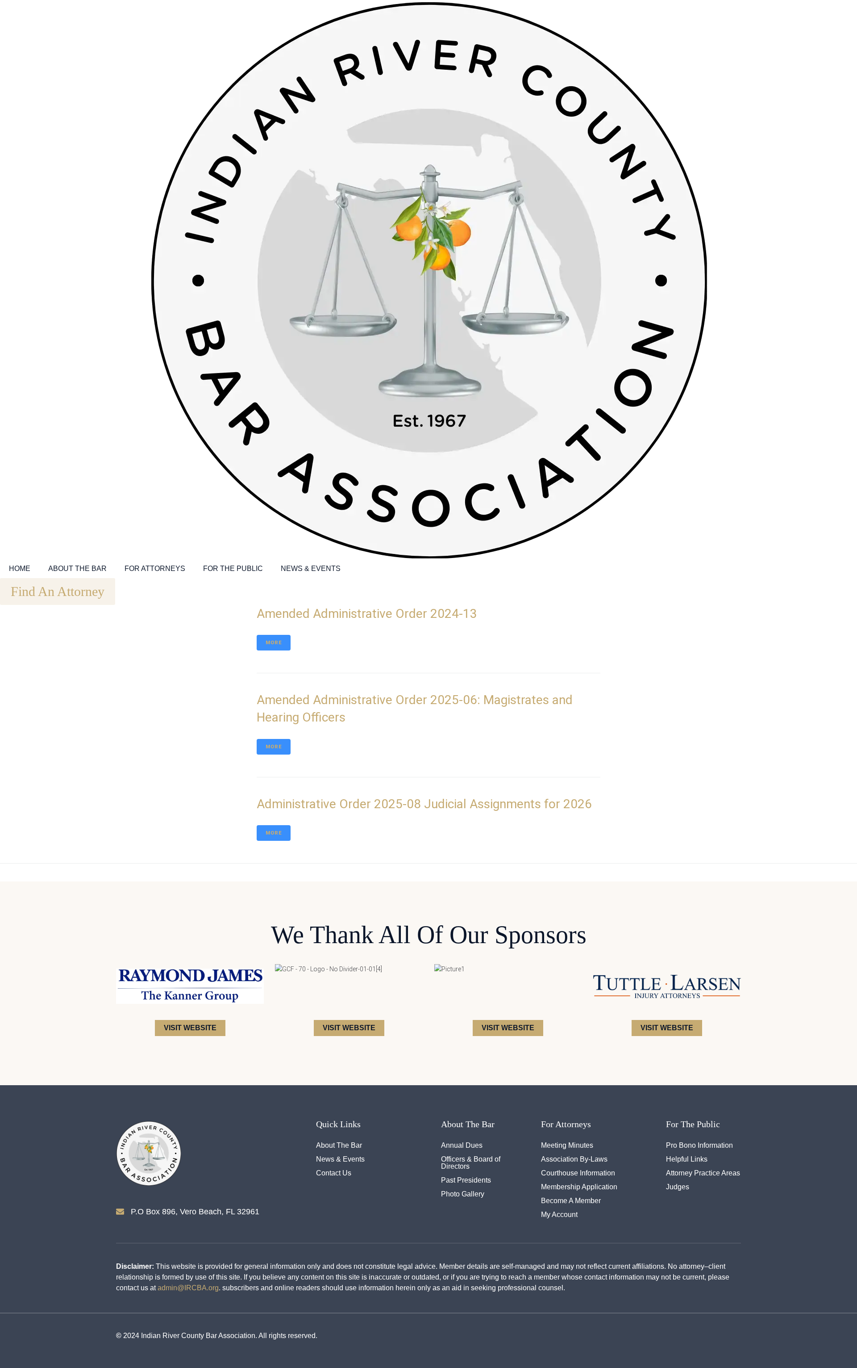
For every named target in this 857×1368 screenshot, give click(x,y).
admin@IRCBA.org (188, 1288)
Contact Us (333, 1173)
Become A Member (571, 1200)
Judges (677, 1187)
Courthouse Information (578, 1173)
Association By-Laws (574, 1159)
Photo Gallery (462, 1194)
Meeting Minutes (567, 1145)
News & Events (311, 568)
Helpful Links (686, 1159)
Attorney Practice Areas (703, 1173)
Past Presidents (466, 1180)
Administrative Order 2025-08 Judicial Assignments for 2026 (424, 804)
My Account (559, 1214)
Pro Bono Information (699, 1145)
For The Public (233, 568)
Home (19, 568)
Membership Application (579, 1187)
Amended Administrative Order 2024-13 (367, 613)
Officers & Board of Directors (470, 1163)
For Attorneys (155, 568)
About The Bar (77, 568)
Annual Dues (462, 1145)
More (274, 643)
